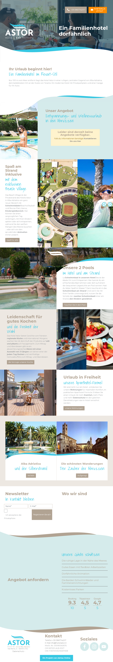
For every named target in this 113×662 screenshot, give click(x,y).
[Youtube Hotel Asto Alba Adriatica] (103, 646)
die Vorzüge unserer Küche (20, 362)
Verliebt (30, 475)
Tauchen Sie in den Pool (75, 305)
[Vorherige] (103, 203)
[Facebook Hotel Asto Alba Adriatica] (84, 646)
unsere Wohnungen (74, 408)
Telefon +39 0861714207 (55, 640)
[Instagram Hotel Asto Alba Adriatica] (94, 646)
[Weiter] (109, 203)
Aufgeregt (82, 475)
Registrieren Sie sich (42, 515)
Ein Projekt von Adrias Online (56, 658)
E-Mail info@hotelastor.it (56, 643)
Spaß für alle (12, 240)
